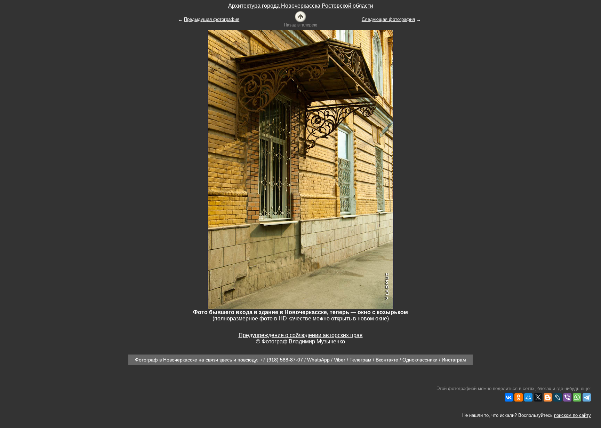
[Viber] (567, 397)
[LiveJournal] (557, 397)
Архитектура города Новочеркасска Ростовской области (300, 6)
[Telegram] (587, 397)
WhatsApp (318, 360)
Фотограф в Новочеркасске (166, 360)
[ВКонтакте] (509, 397)
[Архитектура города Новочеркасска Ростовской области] (300, 16)
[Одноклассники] (518, 397)
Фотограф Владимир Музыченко (303, 341)
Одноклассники (420, 360)
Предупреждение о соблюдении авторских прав (301, 335)
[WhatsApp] (577, 397)
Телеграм (360, 360)
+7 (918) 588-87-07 (281, 360)
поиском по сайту (572, 415)
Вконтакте (387, 360)
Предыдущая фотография (211, 19)
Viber (339, 360)
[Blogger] (548, 397)
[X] (538, 397)
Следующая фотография (388, 19)
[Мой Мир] (528, 397)
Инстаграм (454, 360)
